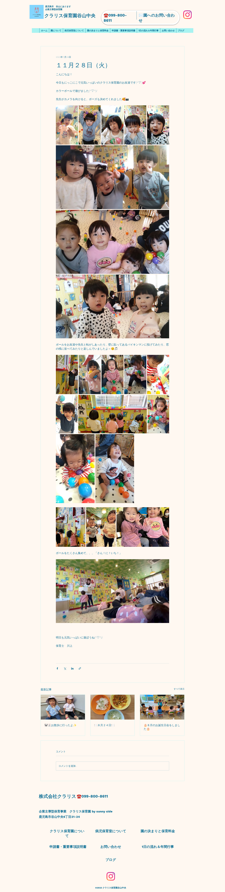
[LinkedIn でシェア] (72, 668)
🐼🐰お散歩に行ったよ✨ (60, 725)
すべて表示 (179, 689)
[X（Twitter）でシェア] (64, 668)
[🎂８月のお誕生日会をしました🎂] (162, 707)
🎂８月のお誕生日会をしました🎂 (162, 727)
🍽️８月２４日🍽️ (104, 725)
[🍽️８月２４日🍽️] (112, 707)
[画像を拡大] (67, 125)
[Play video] (112, 591)
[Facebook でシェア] (57, 668)
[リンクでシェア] (79, 668)
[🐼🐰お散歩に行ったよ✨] (63, 707)
